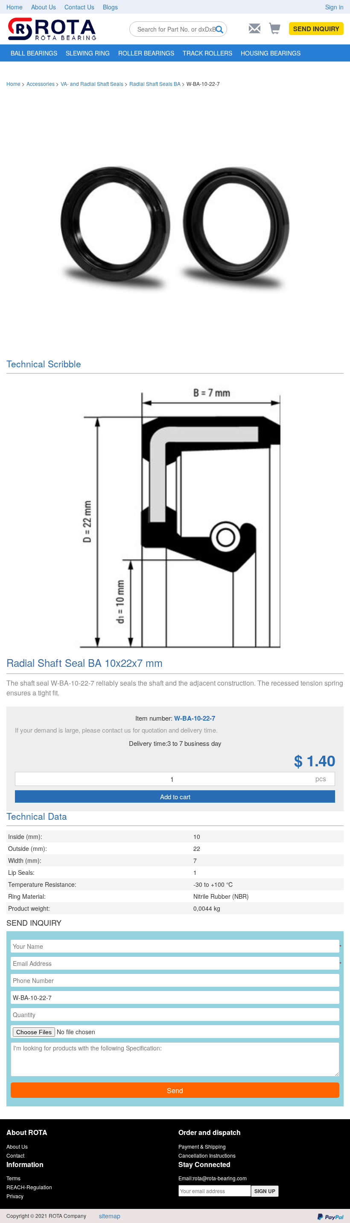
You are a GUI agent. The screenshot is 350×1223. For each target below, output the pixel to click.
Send (175, 1090)
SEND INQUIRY (316, 28)
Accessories (40, 83)
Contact (15, 1155)
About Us (43, 7)
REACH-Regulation (29, 1187)
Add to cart (175, 796)
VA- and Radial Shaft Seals (92, 83)
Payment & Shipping (202, 1146)
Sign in (334, 7)
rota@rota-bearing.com (220, 1178)
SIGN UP (264, 1191)
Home (14, 7)
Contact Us (79, 7)
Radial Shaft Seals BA (155, 83)
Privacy (14, 1196)
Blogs (110, 7)
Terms (13, 1178)
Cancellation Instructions (207, 1155)
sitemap (109, 1215)
